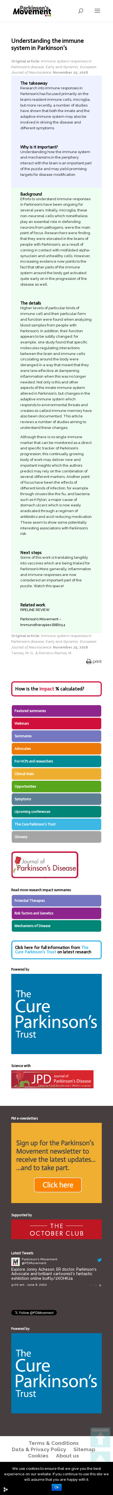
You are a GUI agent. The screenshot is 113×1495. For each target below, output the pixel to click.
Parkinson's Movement (39, 1259)
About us (67, 1456)
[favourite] (100, 1285)
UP (100, 1461)
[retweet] (95, 1285)
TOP (100, 1437)
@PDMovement (34, 1263)
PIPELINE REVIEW (35, 610)
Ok (57, 1487)
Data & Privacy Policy (39, 1449)
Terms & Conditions (54, 1443)
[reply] (91, 1285)
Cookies (38, 1456)
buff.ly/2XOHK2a (58, 1278)
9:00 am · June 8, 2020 (29, 1285)
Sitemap (84, 1449)
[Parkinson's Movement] (15, 1264)
